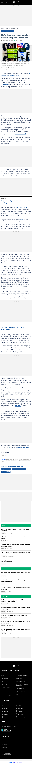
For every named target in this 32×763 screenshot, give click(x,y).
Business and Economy (12, 28)
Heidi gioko (19, 466)
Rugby (2, 533)
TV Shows (3, 556)
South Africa (3, 603)
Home (2, 28)
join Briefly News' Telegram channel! (16, 74)
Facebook (4, 84)
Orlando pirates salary (7, 466)
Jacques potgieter (6, 469)
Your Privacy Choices (18, 762)
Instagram (22, 219)
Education (3, 591)
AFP (14, 40)
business (18, 406)
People (2, 540)
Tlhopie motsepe (5, 471)
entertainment (20, 134)
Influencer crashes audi (19, 469)
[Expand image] (30, 44)
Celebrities (3, 563)
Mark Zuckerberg (22, 207)
